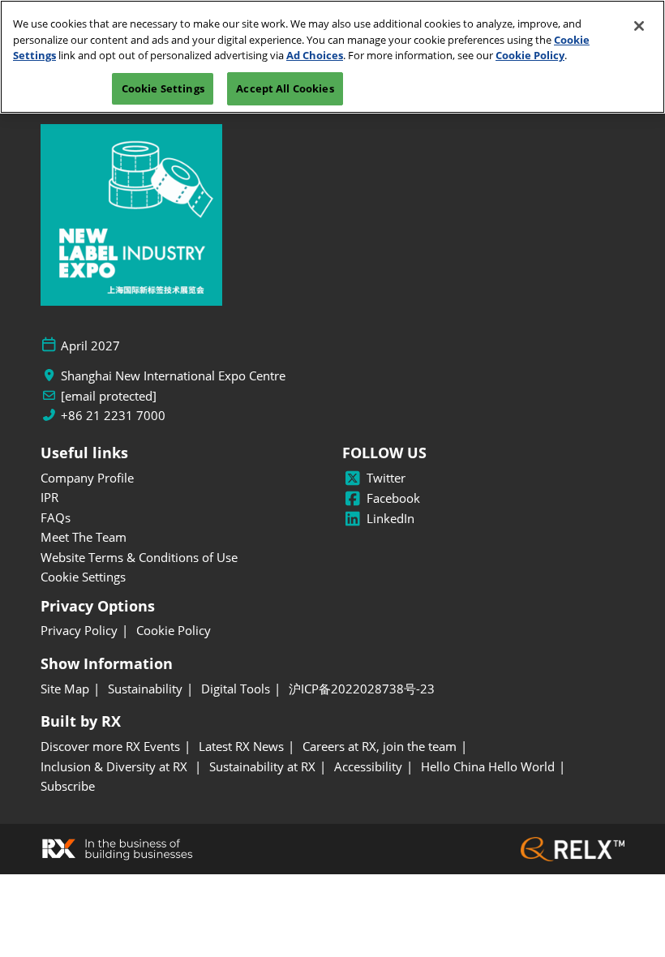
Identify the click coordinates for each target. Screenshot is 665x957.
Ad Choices (314, 55)
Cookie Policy (530, 55)
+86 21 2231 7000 (113, 415)
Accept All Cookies (284, 88)
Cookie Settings (163, 88)
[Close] (639, 26)
